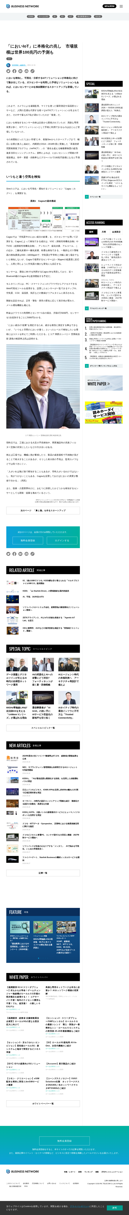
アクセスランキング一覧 (98, 308)
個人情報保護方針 (15, 1186)
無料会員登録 (109, 6)
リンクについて (64, 1183)
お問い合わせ (51, 1183)
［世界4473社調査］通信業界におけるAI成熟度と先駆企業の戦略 (105, 334)
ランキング (88, 1172)
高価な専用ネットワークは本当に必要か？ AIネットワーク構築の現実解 (105, 340)
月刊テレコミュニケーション (112, 1172)
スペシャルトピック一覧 (43, 728)
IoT (70, 16)
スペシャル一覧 (95, 197)
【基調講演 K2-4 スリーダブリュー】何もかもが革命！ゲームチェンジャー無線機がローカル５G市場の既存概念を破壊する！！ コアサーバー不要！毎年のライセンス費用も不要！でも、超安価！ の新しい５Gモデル (105, 348)
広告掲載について (38, 1183)
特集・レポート (70, 1172)
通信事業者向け (83, 16)
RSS (26, 1186)
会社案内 (26, 1183)
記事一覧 (43, 873)
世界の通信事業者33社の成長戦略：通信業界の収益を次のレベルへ (105, 328)
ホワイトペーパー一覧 (43, 1104)
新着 (80, 1172)
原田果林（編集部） (19, 65)
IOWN (30, 16)
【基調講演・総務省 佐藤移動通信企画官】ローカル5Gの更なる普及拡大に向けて (105, 357)
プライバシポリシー (79, 1206)
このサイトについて (13, 1183)
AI (55, 16)
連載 (97, 1172)
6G (62, 16)
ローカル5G (43, 16)
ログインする (62, 540)
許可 (115, 1208)
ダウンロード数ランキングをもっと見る (103, 366)
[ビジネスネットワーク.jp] (22, 6)
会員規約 (76, 1183)
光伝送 (98, 16)
